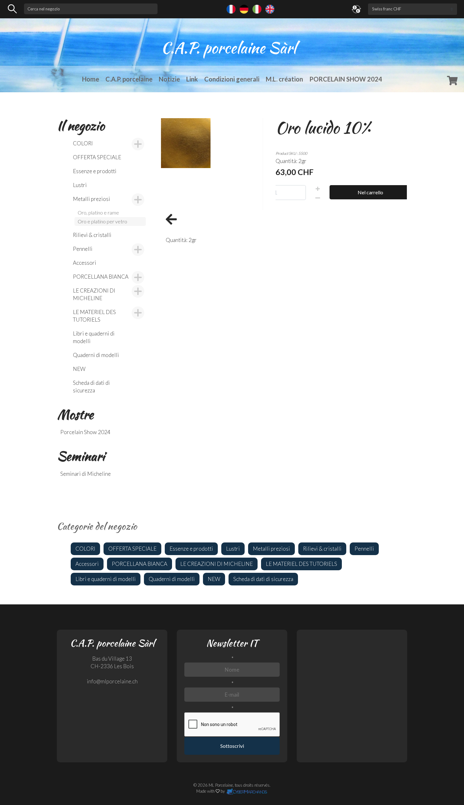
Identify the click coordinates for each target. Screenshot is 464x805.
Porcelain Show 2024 (85, 432)
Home (90, 79)
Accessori (84, 262)
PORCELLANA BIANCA (100, 276)
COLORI (83, 143)
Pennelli (82, 248)
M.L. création (284, 79)
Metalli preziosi (91, 199)
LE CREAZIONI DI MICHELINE (94, 294)
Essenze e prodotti (94, 171)
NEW (79, 369)
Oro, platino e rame (98, 212)
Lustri (80, 185)
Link (192, 79)
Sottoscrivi (232, 746)
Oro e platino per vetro (102, 221)
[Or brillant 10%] (186, 142)
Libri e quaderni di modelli (94, 337)
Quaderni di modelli (96, 355)
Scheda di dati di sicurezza (91, 386)
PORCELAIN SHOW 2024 (345, 79)
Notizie (169, 79)
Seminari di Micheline (85, 473)
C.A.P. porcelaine (128, 79)
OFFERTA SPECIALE (97, 157)
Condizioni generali (231, 79)
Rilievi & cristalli (92, 235)
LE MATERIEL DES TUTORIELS (94, 316)
